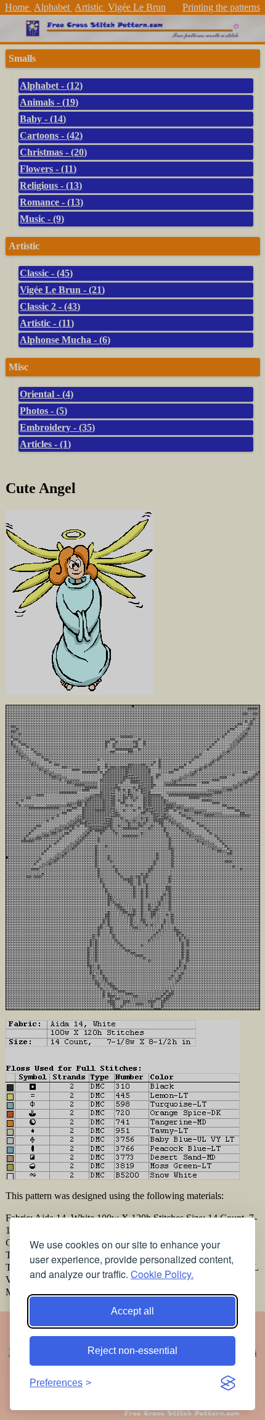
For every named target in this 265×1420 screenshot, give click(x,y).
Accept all (132, 1311)
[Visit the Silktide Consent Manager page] (228, 1383)
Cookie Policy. (162, 1274)
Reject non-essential (132, 1350)
